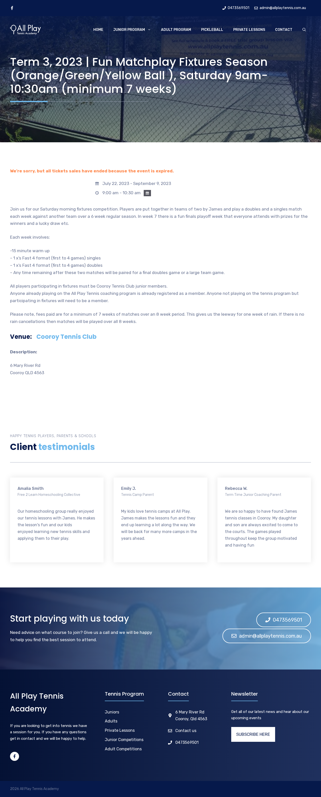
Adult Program (176, 30)
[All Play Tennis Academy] (25, 29)
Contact (283, 30)
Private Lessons (249, 30)
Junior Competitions (124, 739)
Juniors (112, 712)
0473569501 (187, 742)
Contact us (185, 730)
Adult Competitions (123, 749)
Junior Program (129, 30)
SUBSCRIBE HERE (253, 734)
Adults (111, 721)
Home (98, 30)
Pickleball (212, 30)
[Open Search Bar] (304, 29)
